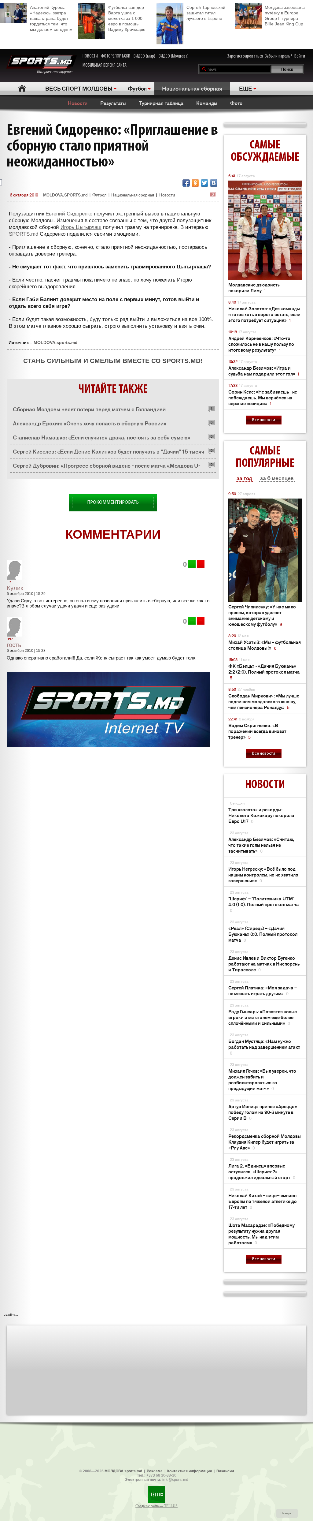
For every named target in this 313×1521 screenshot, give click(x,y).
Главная (22, 88)
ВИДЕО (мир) (144, 56)
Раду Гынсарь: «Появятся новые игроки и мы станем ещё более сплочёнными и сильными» (262, 1017)
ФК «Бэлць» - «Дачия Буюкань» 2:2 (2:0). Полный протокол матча (264, 671)
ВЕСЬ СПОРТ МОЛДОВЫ (78, 88)
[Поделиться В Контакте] (213, 183)
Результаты (113, 102)
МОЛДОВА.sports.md (123, 1471)
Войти (299, 56)
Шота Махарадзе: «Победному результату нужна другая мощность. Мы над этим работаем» (261, 1233)
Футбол (137, 88)
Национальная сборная (192, 88)
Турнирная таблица (161, 102)
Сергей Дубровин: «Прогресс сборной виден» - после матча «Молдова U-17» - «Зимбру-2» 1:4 (106, 467)
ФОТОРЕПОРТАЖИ (115, 56)
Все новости (263, 420)
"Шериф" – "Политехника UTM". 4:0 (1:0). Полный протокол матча (263, 904)
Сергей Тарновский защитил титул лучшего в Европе (205, 13)
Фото (236, 102)
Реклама (155, 1471)
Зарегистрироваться (245, 56)
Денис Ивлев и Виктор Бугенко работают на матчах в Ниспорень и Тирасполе (264, 963)
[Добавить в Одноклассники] (195, 183)
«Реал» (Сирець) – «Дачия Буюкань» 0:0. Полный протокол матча (262, 934)
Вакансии (225, 1471)
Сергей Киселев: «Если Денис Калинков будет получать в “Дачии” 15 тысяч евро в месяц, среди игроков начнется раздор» (108, 452)
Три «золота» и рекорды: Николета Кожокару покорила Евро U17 (261, 815)
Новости (77, 102)
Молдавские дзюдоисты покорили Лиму (254, 287)
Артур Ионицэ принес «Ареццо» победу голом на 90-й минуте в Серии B (262, 1112)
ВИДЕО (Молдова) (174, 56)
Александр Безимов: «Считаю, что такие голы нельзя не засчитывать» (261, 845)
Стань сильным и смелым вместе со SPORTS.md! (113, 360)
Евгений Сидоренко (69, 214)
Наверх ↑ (287, 1513)
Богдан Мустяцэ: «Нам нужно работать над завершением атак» (264, 1047)
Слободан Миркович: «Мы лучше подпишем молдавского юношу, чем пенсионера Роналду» (263, 701)
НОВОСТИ (90, 56)
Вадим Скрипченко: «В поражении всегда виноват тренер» (257, 731)
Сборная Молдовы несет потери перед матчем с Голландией (89, 409)
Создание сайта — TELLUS (156, 1506)
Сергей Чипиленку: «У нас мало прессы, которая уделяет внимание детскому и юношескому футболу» (262, 615)
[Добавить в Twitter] (204, 183)
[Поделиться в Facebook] (186, 183)
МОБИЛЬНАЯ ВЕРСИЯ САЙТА (105, 65)
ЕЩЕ (245, 88)
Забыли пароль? (278, 56)
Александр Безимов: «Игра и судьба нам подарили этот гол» (263, 370)
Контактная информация (189, 1471)
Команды (206, 102)
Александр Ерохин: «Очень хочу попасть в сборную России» (89, 423)
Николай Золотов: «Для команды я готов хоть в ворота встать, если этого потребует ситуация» (264, 314)
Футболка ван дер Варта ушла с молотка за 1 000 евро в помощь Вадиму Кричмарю (126, 18)
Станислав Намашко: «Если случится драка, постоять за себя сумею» (101, 437)
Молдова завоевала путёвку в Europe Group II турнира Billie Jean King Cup (285, 15)
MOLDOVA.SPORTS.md (65, 194)
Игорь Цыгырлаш (81, 227)
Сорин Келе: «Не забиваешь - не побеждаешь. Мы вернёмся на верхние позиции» (262, 397)
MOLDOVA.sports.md (56, 342)
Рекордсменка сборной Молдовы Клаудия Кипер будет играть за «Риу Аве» (264, 1141)
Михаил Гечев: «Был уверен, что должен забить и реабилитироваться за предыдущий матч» (262, 1079)
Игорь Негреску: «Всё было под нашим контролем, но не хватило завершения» (263, 874)
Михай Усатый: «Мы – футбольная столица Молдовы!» (264, 645)
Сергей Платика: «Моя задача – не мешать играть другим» (262, 990)
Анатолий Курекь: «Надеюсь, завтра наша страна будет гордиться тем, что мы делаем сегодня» (51, 18)
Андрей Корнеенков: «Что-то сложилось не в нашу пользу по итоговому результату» (261, 344)
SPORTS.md (23, 234)
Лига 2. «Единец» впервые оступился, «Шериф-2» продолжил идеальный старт (261, 1171)
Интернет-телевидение (57, 71)
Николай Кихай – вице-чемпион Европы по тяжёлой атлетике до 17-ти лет (262, 1201)
